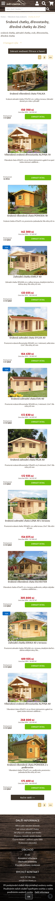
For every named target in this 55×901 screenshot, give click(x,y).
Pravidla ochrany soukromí (27, 864)
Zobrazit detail (38, 117)
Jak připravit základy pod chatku (27, 832)
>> (50, 57)
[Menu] (3, 3)
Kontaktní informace (27, 858)
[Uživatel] (37, 4)
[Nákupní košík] (51, 4)
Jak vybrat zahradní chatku (27, 829)
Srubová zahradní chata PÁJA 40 (27, 459)
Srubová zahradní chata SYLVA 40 (27, 337)
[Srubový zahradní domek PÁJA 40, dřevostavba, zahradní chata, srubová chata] (27, 443)
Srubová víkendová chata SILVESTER (27, 581)
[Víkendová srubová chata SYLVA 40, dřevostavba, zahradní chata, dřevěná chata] (27, 321)
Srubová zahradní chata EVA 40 (27, 398)
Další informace (42, 892)
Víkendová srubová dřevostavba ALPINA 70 (27, 154)
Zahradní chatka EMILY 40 (27, 276)
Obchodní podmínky (27, 861)
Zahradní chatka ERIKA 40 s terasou (27, 642)
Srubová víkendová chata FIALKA (27, 93)
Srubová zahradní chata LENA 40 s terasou (27, 520)
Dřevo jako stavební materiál (27, 825)
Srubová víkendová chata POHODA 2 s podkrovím (27, 766)
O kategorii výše (10, 42)
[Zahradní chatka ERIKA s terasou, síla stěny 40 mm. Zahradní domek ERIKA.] (27, 626)
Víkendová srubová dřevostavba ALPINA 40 (27, 703)
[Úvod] (17, 4)
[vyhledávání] (43, 4)
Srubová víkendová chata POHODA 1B (27, 215)
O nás (27, 854)
